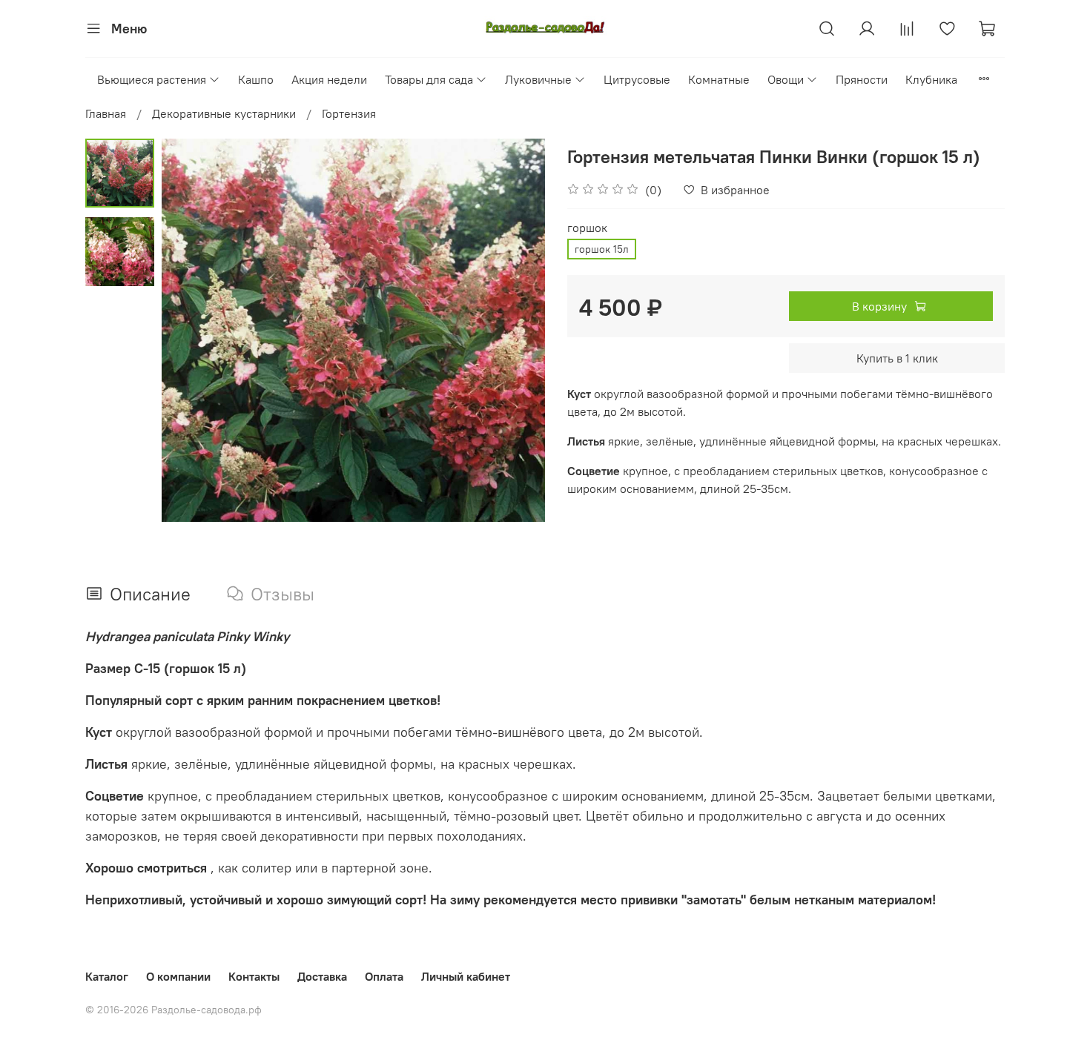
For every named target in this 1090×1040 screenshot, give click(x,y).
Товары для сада (429, 79)
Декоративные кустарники (224, 113)
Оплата (384, 976)
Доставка (322, 976)
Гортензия (349, 113)
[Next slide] (515, 330)
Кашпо (256, 79)
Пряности (862, 79)
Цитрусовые (637, 79)
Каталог (106, 976)
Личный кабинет (465, 976)
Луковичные (538, 79)
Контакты (254, 976)
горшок (587, 228)
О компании (178, 976)
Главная (105, 113)
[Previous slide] (191, 330)
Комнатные (719, 79)
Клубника (931, 79)
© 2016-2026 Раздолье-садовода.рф (173, 1009)
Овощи (785, 79)
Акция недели (329, 79)
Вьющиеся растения (151, 79)
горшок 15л (602, 249)
